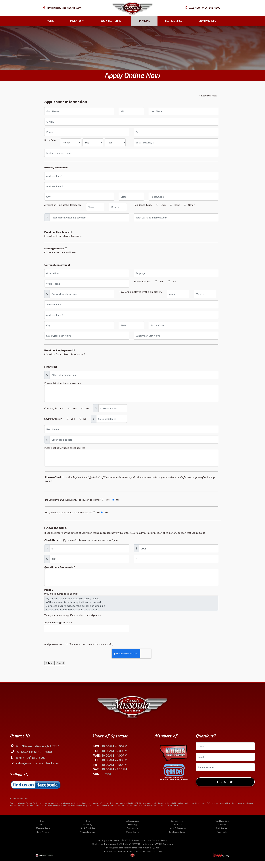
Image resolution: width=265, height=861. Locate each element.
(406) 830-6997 (34, 757)
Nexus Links (222, 832)
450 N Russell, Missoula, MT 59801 (64, 7)
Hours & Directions (177, 828)
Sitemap (222, 824)
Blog (88, 821)
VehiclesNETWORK (130, 843)
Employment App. (177, 832)
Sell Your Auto (132, 821)
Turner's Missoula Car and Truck (149, 840)
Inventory (77, 20)
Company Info (208, 20)
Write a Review (132, 832)
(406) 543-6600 (40, 752)
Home (50, 20)
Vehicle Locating (87, 832)
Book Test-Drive (111, 20)
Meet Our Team (43, 828)
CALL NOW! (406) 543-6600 (204, 7)
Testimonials (174, 20)
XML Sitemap (222, 828)
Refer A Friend (42, 832)
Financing (144, 20)
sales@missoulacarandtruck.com (37, 763)
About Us (43, 824)
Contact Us (225, 782)
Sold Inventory (222, 821)
